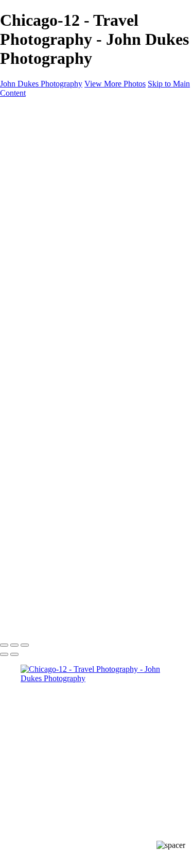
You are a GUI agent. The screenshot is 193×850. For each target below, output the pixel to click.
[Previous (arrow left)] (4, 654)
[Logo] (45, 110)
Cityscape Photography (79, 183)
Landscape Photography (80, 165)
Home (31, 128)
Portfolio (35, 146)
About (31, 137)
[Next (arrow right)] (14, 654)
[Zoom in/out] (25, 645)
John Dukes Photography (41, 83)
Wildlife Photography (76, 174)
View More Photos (115, 83)
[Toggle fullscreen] (14, 645)
